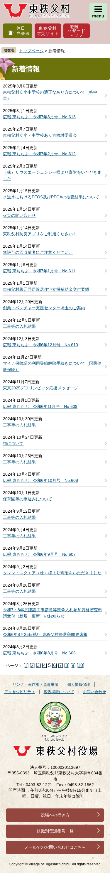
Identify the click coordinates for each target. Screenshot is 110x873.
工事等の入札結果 (19, 326)
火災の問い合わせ (19, 215)
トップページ (31, 50)
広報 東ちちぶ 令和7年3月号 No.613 (39, 116)
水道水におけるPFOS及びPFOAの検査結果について (51, 197)
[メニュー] (98, 12)
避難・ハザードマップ (76, 30)
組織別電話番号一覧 (55, 831)
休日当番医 (23, 31)
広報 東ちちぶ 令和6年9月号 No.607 (39, 554)
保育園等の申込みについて (27, 499)
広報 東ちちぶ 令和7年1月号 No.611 (39, 271)
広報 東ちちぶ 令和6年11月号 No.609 (40, 406)
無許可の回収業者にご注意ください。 (38, 252)
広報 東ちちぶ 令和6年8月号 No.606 (39, 653)
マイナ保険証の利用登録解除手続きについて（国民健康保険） (52, 366)
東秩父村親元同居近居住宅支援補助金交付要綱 (46, 289)
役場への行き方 (55, 815)
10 (80, 665)
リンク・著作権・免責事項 (35, 684)
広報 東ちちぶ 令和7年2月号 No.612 (39, 153)
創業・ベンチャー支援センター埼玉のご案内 (44, 307)
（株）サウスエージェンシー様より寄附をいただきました (52, 175)
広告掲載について (59, 692)
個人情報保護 (78, 684)
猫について (13, 443)
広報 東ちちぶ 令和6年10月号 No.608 (40, 480)
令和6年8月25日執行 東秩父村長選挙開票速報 (45, 634)
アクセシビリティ (19, 692)
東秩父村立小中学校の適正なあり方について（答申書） (50, 95)
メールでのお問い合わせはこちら (55, 847)
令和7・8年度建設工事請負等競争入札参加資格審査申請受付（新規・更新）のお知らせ (52, 612)
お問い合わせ (94, 692)
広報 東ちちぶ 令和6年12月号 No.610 (40, 344)
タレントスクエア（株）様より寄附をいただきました (52, 572)
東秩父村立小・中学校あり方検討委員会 (40, 135)
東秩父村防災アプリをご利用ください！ (40, 234)
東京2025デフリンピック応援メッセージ (40, 388)
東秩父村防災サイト (48, 31)
